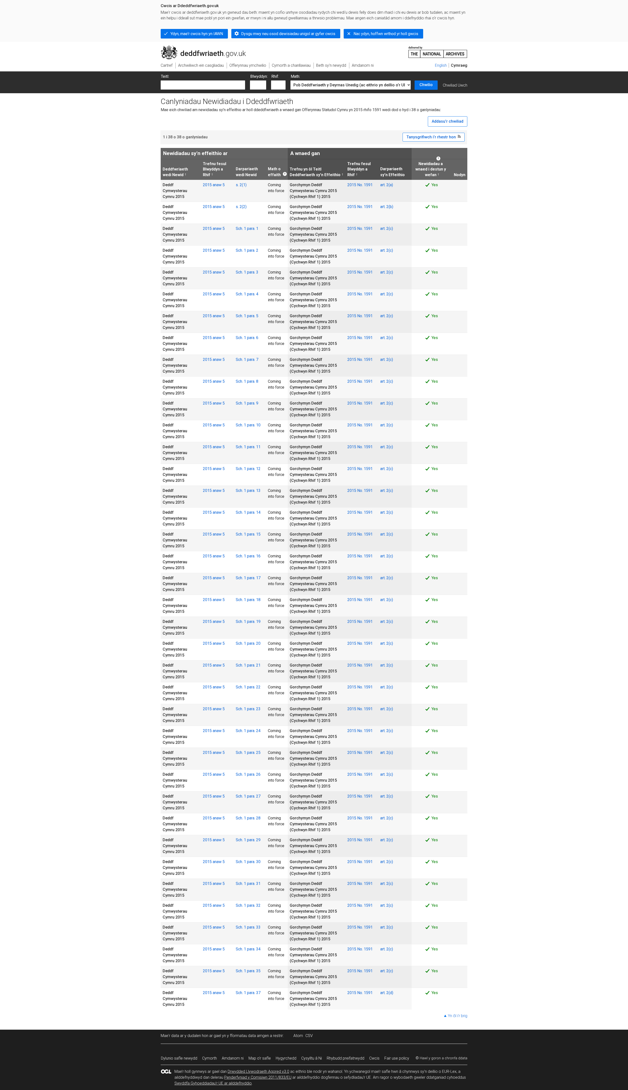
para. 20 (254, 643)
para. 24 (254, 730)
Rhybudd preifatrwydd (345, 1058)
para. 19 (254, 621)
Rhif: (275, 76)
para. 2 (252, 250)
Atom (298, 1035)
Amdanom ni (233, 1058)
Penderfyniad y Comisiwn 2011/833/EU (257, 1077)
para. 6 (252, 337)
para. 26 (254, 774)
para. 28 (254, 818)
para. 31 (254, 883)
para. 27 (254, 796)
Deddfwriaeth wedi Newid (175, 172)
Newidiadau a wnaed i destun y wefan (430, 169)
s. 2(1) (241, 185)
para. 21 (254, 665)
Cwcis (374, 1058)
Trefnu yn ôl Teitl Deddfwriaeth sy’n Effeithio (315, 172)
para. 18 (254, 599)
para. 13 (254, 490)
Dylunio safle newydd (179, 1058)
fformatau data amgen (249, 1035)
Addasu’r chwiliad (447, 121)
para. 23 (254, 709)
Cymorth (209, 1058)
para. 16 (254, 556)
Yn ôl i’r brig (457, 1015)
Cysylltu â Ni (311, 1058)
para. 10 (254, 425)
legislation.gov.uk (201, 47)
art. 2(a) (386, 185)
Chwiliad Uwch (455, 85)
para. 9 (252, 403)
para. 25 (254, 752)
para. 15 (254, 534)
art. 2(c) (386, 228)
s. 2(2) (241, 206)
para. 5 (252, 316)
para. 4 (252, 294)
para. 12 (254, 468)
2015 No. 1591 (360, 185)
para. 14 (254, 512)
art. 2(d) (386, 992)
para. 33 (254, 927)
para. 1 (252, 228)
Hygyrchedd (286, 1058)
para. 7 (252, 359)
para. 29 (254, 840)
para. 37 (254, 992)
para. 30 (254, 861)
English (441, 65)
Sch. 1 (241, 228)
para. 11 (254, 447)
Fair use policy (396, 1058)
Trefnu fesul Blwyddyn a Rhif (214, 169)
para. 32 (254, 905)
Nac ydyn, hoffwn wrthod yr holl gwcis (385, 33)
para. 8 (252, 381)
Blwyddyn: (259, 76)
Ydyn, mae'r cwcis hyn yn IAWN (196, 33)
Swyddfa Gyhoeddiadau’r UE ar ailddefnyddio (213, 1083)
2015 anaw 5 (214, 185)
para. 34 (254, 949)
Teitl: (165, 76)
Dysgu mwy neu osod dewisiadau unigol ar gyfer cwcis (288, 33)
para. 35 (254, 971)
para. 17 (254, 578)
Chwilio (426, 84)
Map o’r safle (260, 1058)
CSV (309, 1035)
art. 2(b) (386, 206)
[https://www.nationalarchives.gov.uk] (437, 50)
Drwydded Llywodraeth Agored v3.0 (258, 1071)
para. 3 (252, 272)
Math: (295, 76)
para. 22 (254, 687)
